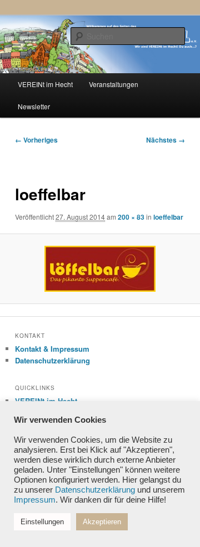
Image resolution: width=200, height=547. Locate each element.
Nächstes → (165, 140)
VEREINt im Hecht (45, 84)
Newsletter (34, 106)
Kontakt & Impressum (52, 348)
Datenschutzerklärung (52, 360)
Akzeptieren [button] (102, 522)
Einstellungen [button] (42, 522)
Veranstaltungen (113, 84)
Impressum (35, 499)
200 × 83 (131, 217)
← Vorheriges (36, 140)
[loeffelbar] (100, 269)
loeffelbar (168, 217)
